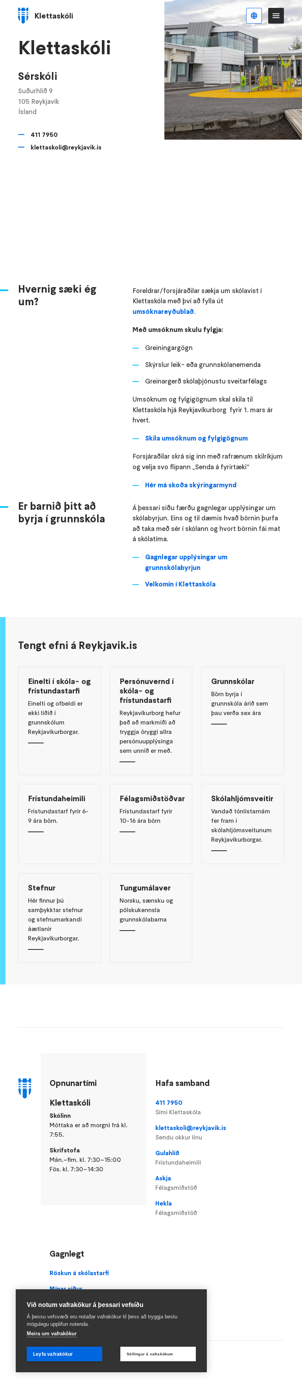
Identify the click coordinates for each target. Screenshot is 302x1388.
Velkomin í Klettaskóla (180, 584)
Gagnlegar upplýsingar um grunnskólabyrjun (186, 562)
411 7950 (44, 134)
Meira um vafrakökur (52, 1333)
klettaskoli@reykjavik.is (66, 147)
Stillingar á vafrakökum (150, 1354)
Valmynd (276, 16)
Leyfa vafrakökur (53, 1354)
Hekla (176, 1208)
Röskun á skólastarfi (79, 1273)
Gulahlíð (178, 1157)
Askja (176, 1182)
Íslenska (254, 16)
